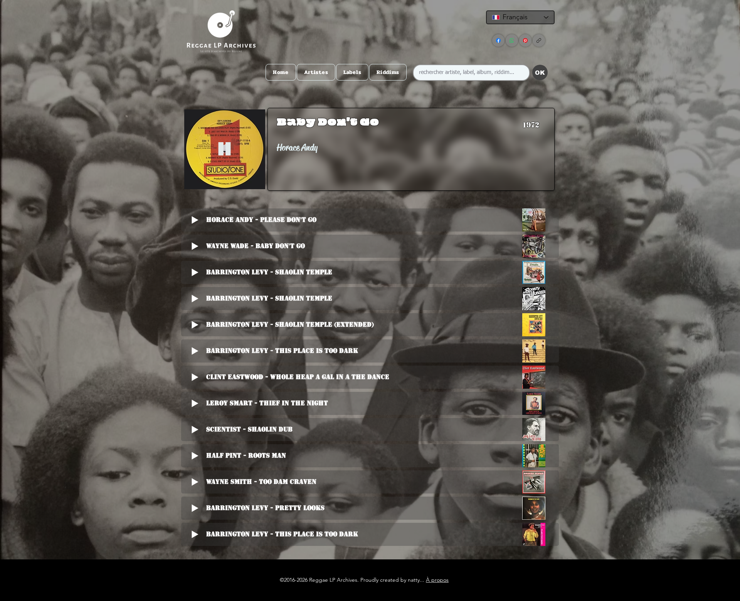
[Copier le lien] (539, 40)
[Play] (224, 149)
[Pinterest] (525, 40)
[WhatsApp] (512, 40)
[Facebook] (498, 40)
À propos (437, 579)
